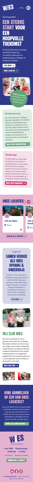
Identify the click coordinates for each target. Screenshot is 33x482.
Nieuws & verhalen (21, 455)
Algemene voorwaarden (16, 478)
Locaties (22, 451)
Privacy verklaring (23, 476)
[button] (22, 8)
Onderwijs (11, 451)
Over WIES (8, 448)
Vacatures (8, 455)
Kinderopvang (21, 448)
